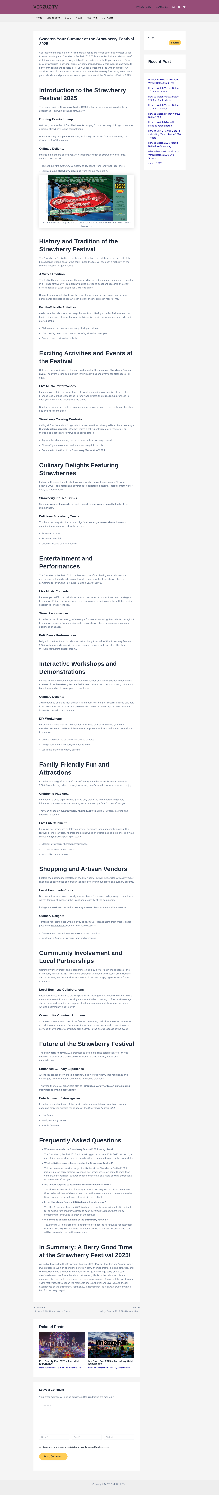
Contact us (162, 7)
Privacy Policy (143, 7)
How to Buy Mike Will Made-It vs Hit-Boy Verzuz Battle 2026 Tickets (164, 134)
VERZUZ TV (45, 6)
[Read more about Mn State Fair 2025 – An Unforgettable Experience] (111, 1344)
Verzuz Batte (53, 17)
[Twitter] (184, 7)
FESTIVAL (92, 17)
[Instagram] (173, 7)
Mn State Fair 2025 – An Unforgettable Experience (111, 1362)
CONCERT (107, 17)
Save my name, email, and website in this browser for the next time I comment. (76, 1447)
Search (151, 38)
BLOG (68, 17)
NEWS (79, 17)
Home (39, 17)
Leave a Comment (46, 1368)
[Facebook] (179, 7)
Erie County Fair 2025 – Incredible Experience (59, 1362)
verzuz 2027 (155, 163)
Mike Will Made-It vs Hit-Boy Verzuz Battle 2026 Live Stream (163, 155)
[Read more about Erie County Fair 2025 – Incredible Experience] (62, 1344)
